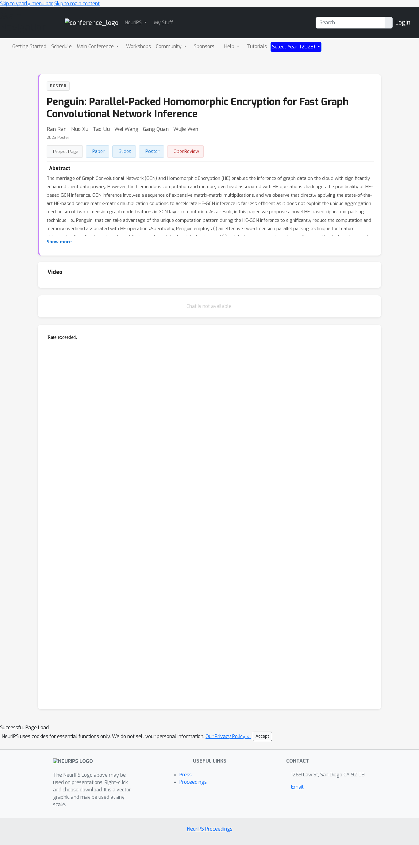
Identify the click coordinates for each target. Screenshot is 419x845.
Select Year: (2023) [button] (294, 47)
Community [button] (169, 46)
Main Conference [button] (96, 46)
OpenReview (186, 151)
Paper (98, 151)
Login (402, 22)
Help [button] (230, 46)
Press (185, 774)
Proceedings (193, 782)
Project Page (65, 151)
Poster (152, 151)
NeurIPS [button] (134, 22)
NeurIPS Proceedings (210, 829)
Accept (262, 736)
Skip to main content (77, 3)
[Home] (91, 22)
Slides (125, 151)
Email (297, 787)
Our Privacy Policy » (228, 736)
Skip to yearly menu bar (26, 3)
